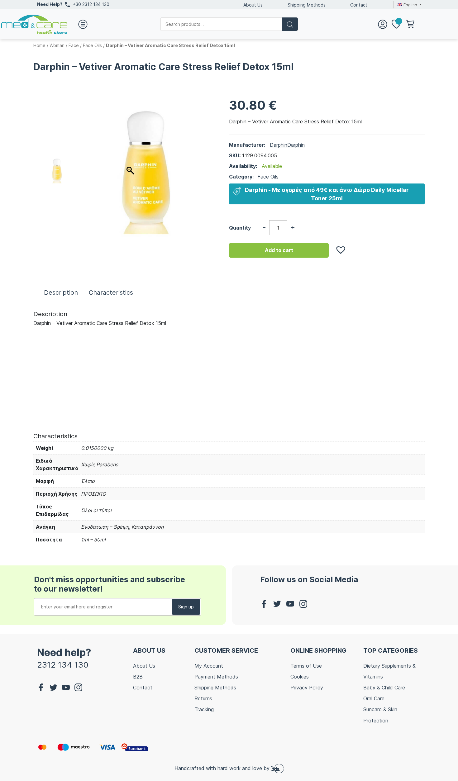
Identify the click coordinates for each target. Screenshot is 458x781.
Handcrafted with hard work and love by (222, 768)
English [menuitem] (410, 4)
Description (61, 292)
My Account (208, 666)
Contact (358, 4)
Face (74, 45)
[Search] (290, 24)
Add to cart (279, 250)
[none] (408, 4)
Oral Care (373, 698)
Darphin (278, 145)
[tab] (60, 292)
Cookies (299, 677)
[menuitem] (408, 4)
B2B (138, 677)
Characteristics (111, 292)
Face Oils (92, 45)
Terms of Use (306, 666)
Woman (57, 45)
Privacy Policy (306, 687)
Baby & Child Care (384, 687)
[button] (338, 247)
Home (39, 45)
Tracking (204, 709)
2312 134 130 (62, 664)
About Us (253, 4)
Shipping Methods (307, 4)
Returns (203, 698)
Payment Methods (216, 677)
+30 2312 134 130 (91, 4)
